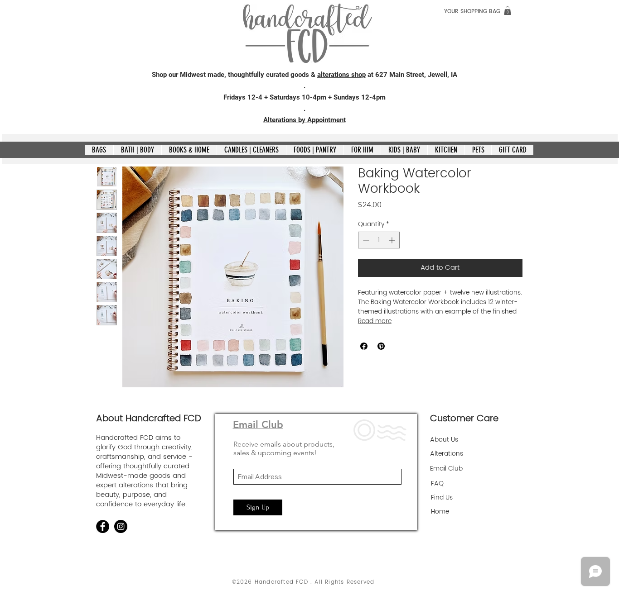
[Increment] (392, 240)
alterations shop (341, 75)
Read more (375, 321)
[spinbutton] (379, 240)
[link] (507, 10)
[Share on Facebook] (363, 346)
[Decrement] (365, 240)
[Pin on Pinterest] (381, 346)
